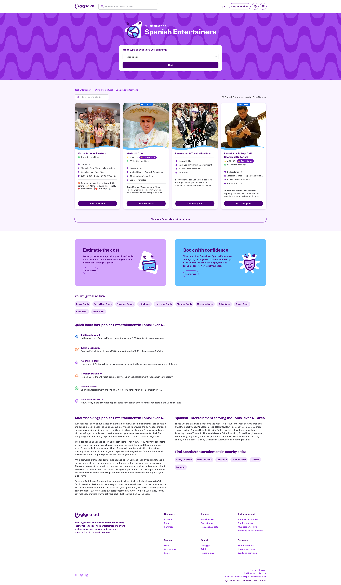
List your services (239, 6)
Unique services (246, 549)
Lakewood (222, 460)
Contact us (170, 549)
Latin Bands (144, 304)
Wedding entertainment (250, 530)
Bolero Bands (82, 304)
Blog (166, 523)
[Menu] (263, 6)
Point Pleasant (239, 460)
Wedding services (247, 553)
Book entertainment (248, 519)
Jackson (255, 460)
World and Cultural (104, 90)
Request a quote (209, 527)
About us (169, 519)
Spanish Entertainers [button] (180, 32)
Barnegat (180, 467)
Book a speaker (246, 523)
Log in (223, 6)
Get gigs (205, 545)
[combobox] (130, 6)
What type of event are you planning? (145, 49)
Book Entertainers (83, 90)
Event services (246, 545)
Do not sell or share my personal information (245, 576)
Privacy (262, 570)
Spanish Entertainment (127, 90)
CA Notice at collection (255, 573)
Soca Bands (82, 312)
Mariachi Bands (184, 304)
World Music (99, 312)
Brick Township (204, 460)
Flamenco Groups (125, 304)
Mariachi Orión (135, 153)
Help (166, 545)
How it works (208, 519)
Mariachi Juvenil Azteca (92, 153)
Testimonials (207, 553)
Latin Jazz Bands (163, 304)
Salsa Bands (224, 304)
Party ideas (207, 523)
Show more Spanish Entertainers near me (170, 219)
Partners (168, 527)
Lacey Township (184, 460)
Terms (253, 570)
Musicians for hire (247, 527)
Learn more (190, 274)
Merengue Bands (205, 304)
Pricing (204, 549)
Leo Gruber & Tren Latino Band (193, 153)
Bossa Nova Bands (103, 304)
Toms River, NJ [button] (157, 25)
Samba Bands (242, 304)
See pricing (90, 271)
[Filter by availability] (95, 97)
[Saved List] (255, 6)
